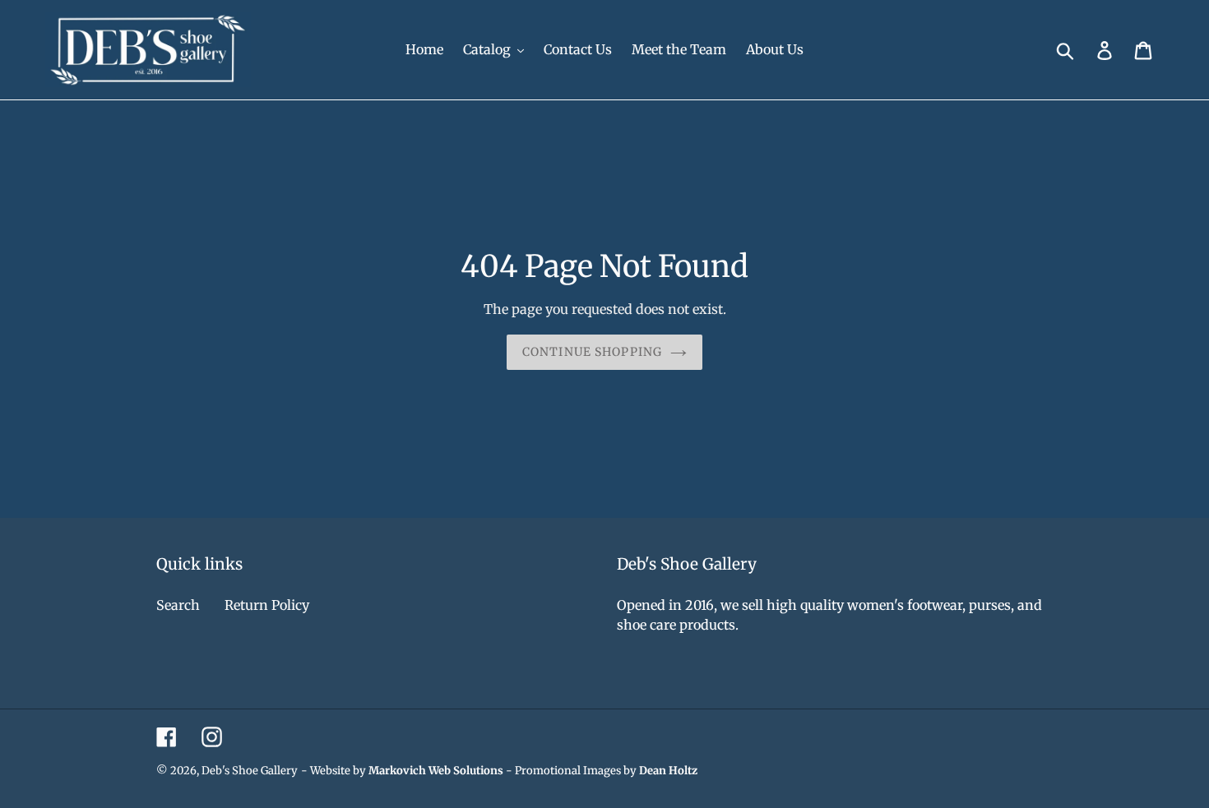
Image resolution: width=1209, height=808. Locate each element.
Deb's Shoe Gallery (250, 771)
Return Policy (267, 605)
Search (178, 605)
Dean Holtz (668, 771)
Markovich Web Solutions (435, 771)
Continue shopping (592, 351)
